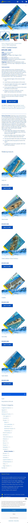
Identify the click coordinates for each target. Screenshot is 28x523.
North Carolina (6, 432)
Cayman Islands (7, 459)
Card (7, 108)
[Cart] (26, 1)
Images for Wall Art (6, 408)
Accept (14, 510)
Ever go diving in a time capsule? (9, 490)
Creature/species (7, 461)
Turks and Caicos (7, 437)
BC (16, 107)
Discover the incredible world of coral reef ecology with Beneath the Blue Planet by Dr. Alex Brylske (14, 477)
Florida (4, 420)
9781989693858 (9, 52)
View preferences (14, 517)
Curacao (5, 455)
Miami (5, 422)
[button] (26, 499)
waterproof (18, 108)
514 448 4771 (7, 497)
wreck (23, 108)
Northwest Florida (8, 428)
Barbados (5, 447)
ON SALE (4, 412)
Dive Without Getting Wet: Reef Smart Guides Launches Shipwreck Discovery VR (12, 487)
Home (3, 43)
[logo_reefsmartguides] (6, 2)
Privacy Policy (16, 520)
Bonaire (5, 453)
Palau (4, 463)
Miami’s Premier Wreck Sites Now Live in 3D (12, 484)
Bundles (4, 468)
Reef (4, 441)
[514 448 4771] (3, 496)
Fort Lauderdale (8, 424)
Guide (9, 108)
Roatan (4, 445)
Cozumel (5, 418)
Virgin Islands (6, 466)
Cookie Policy (11, 520)
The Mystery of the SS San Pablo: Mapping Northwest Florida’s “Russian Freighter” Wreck (13, 481)
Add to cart (12, 101)
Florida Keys (7, 430)
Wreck (11, 107)
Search (24, 394)
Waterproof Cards (9, 43)
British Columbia (16, 105)
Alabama (5, 439)
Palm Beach (7, 426)
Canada (16, 43)
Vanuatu (5, 435)
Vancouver (13, 108)
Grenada (5, 457)
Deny (14, 514)
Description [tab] (14, 113)
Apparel (3, 410)
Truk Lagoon (6, 416)
